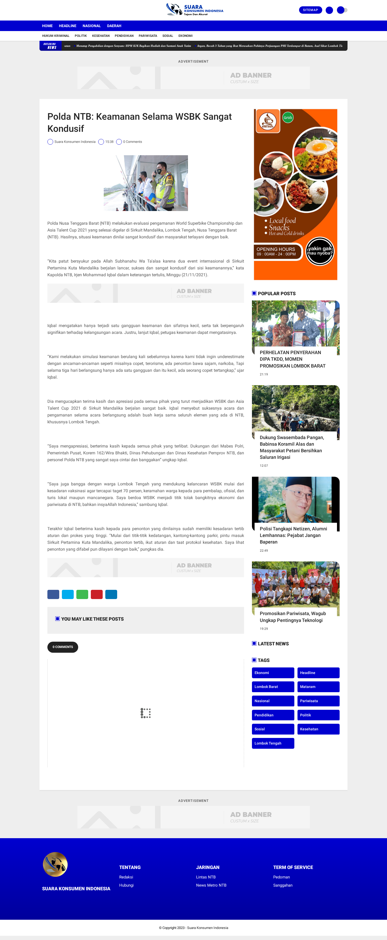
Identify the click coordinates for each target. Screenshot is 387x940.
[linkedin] (111, 594)
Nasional (92, 26)
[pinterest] (97, 594)
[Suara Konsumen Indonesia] (193, 17)
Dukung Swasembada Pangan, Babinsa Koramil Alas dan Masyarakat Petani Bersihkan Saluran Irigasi (292, 447)
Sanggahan (282, 885)
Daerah (114, 26)
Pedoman (281, 877)
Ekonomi (185, 36)
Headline (67, 26)
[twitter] (48, 10)
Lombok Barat (266, 687)
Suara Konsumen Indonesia (207, 928)
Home (47, 26)
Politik (81, 36)
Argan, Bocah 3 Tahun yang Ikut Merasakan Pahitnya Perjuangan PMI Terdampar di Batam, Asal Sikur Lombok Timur (250, 45)
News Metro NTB (211, 885)
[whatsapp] (82, 594)
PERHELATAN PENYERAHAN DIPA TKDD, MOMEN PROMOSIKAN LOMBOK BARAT (293, 359)
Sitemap (310, 10)
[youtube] (62, 10)
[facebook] (41, 10)
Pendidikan (124, 36)
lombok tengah (268, 743)
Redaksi (126, 877)
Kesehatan (101, 36)
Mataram (307, 687)
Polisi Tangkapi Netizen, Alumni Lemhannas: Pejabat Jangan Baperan (293, 535)
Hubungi (126, 885)
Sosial (167, 36)
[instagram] (55, 10)
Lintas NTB (206, 877)
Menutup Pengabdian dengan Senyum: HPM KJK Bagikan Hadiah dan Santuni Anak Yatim (111, 45)
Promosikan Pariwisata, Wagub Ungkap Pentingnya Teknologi (293, 617)
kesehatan (309, 729)
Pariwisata (148, 36)
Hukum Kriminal (56, 36)
